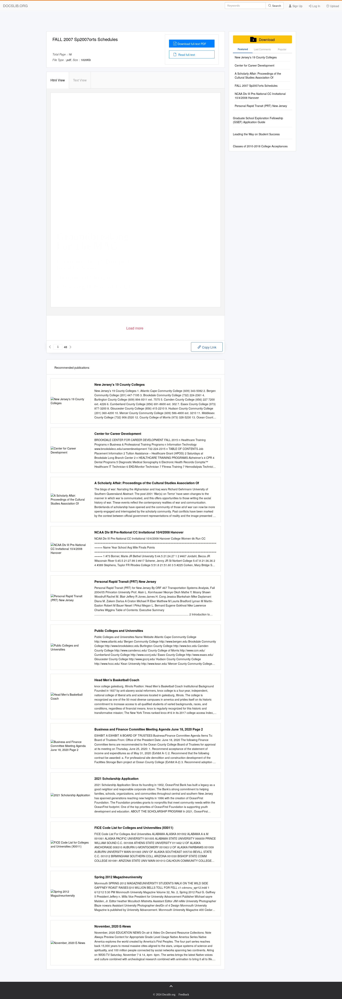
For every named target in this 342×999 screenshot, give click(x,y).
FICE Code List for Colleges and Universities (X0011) (133, 828)
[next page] (70, 346)
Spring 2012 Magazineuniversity (118, 877)
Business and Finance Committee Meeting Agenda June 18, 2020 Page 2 (148, 729)
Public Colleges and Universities (118, 631)
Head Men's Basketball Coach (116, 680)
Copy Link (208, 347)
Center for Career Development (117, 434)
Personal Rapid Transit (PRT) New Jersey (125, 582)
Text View (80, 80)
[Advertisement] (171, 22)
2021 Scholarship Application (116, 779)
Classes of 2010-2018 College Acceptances (260, 146)
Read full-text (186, 55)
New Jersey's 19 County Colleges (119, 385)
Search (276, 5)
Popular (282, 49)
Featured (243, 49)
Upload (334, 6)
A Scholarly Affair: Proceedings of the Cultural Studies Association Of (146, 483)
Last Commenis (262, 49)
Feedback (184, 994)
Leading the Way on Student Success (256, 134)
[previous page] (50, 346)
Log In (316, 6)
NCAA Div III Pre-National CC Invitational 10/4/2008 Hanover (138, 532)
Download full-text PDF (192, 44)
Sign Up (297, 6)
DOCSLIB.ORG (15, 5)
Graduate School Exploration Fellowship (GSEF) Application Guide (258, 120)
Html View (57, 80)
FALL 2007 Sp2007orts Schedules (256, 86)
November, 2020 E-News (112, 926)
